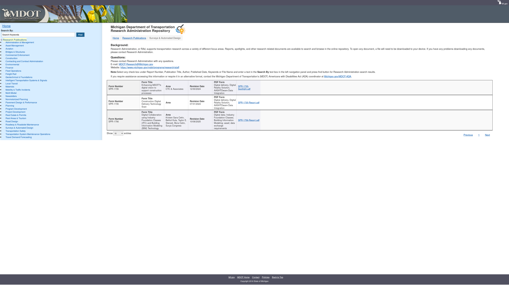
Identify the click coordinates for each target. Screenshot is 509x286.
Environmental (12, 64)
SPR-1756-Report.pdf (248, 120)
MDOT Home (243, 277)
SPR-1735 (114, 88)
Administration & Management (20, 42)
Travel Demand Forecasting (19, 137)
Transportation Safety (16, 130)
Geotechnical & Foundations (19, 77)
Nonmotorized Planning (17, 99)
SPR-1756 (114, 121)
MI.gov (505, 3)
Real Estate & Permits (16, 115)
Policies (265, 277)
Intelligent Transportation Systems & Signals (26, 80)
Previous (468, 135)
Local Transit (12, 83)
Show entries (119, 133)
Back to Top (277, 277)
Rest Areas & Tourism (16, 118)
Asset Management (15, 45)
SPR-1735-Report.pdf (248, 102)
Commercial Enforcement (17, 55)
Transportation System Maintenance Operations (28, 134)
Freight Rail (11, 73)
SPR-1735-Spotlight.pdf (244, 87)
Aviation (9, 48)
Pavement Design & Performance (21, 102)
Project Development (15, 111)
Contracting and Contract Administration (24, 61)
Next (487, 135)
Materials (10, 86)
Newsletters (11, 96)
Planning (10, 105)
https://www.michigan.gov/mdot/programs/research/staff (149, 67)
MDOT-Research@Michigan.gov (136, 64)
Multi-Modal (11, 92)
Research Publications (15, 39)
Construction (11, 58)
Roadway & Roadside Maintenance (22, 124)
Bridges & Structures (15, 51)
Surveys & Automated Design (19, 127)
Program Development (16, 108)
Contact (255, 277)
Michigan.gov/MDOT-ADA (337, 76)
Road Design (12, 121)
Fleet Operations (13, 70)
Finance (9, 67)
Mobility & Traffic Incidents (18, 89)
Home (6, 26)
